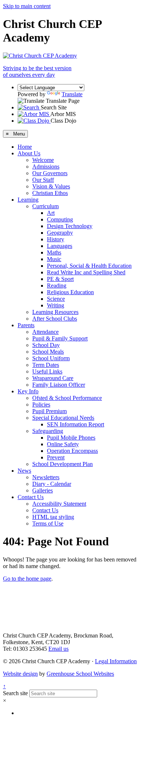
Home (25, 147)
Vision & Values (51, 186)
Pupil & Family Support (60, 338)
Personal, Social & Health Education (89, 266)
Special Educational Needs (63, 418)
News (24, 470)
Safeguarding (47, 431)
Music (54, 259)
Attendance (45, 332)
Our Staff (43, 180)
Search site (15, 693)
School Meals (48, 352)
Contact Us (31, 497)
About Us (29, 153)
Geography (60, 233)
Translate (72, 94)
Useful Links (47, 371)
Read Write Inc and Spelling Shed (86, 272)
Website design (20, 674)
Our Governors (49, 173)
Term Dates (45, 365)
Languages (59, 246)
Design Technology (69, 226)
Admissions (45, 166)
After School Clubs (54, 318)
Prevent (56, 457)
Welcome (43, 160)
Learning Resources (55, 312)
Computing (60, 219)
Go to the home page (27, 578)
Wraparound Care (52, 378)
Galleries (42, 490)
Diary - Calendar (51, 484)
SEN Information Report (75, 424)
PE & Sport (60, 279)
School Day (46, 345)
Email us (58, 649)
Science (56, 299)
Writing (55, 305)
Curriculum (45, 206)
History (55, 239)
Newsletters (45, 477)
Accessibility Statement (59, 504)
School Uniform (51, 358)
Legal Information (116, 661)
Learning (28, 199)
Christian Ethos (50, 193)
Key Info (28, 391)
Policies (41, 404)
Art (51, 213)
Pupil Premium (49, 411)
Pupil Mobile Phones (71, 437)
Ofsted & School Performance (67, 398)
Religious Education (70, 292)
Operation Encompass (72, 451)
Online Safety (63, 444)
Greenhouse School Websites (80, 674)
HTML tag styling (53, 517)
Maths (54, 252)
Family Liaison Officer (58, 385)
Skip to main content (27, 6)
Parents (26, 325)
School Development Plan (62, 464)
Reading (56, 285)
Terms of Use (47, 523)
